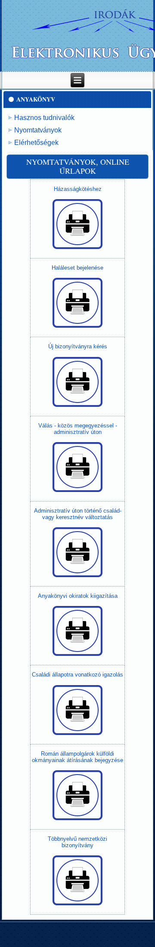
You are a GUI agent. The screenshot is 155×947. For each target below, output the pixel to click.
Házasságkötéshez (78, 189)
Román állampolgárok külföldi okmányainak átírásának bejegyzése (77, 756)
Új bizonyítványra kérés (77, 346)
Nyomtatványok (38, 130)
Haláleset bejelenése (77, 267)
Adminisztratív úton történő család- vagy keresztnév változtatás (77, 513)
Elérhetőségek (36, 142)
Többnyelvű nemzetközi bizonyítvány (77, 842)
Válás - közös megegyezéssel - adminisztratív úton (77, 428)
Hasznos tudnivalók (44, 117)
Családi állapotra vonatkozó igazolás (77, 674)
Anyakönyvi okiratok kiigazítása (78, 596)
